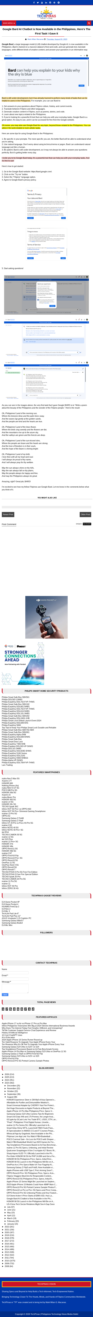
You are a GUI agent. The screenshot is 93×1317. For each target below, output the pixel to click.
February (11, 1221)
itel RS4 (5, 832)
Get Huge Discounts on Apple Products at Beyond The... (31, 1108)
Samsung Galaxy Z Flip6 (12, 821)
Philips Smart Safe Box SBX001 (15, 732)
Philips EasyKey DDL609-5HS (15, 723)
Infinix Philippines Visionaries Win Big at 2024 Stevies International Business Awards (38, 1026)
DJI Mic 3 (6, 911)
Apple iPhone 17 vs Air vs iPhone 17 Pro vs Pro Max (24, 1023)
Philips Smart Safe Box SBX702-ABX (18, 730)
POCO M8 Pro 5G (9, 790)
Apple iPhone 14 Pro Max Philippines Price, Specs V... (30, 1111)
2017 (7, 1241)
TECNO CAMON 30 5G (12, 835)
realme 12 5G (7, 837)
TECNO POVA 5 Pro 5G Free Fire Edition (19, 872)
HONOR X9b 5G (9, 851)
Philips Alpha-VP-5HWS (12, 760)
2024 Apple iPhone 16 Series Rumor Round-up (22, 1040)
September (12, 1094)
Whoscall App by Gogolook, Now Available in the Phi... (30, 1134)
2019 (7, 1235)
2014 (7, 1249)
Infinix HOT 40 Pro (10, 886)
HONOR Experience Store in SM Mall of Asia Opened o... (31, 1100)
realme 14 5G (7, 802)
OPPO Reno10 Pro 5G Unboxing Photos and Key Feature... (32, 1193)
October (10, 1091)
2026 (7, 1074)
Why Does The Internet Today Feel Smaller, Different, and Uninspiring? (32, 1028)
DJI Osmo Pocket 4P (11, 902)
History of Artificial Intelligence (15, 1033)
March (10, 1218)
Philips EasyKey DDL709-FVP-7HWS (18, 763)
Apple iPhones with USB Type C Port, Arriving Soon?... (30, 1170)
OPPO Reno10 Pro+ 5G (12, 858)
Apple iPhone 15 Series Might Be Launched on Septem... (31, 1182)
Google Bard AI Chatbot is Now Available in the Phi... (29, 1199)
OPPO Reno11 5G (10, 849)
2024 (7, 1080)
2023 (7, 1083)
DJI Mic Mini (7, 925)
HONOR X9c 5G (9, 804)
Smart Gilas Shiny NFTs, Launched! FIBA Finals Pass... (30, 1128)
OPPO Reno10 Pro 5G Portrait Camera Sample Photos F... (32, 1187)
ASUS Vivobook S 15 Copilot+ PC (16, 918)
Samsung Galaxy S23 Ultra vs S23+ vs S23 (20, 1056)
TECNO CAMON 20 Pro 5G (14, 879)
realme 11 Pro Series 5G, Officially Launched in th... (29, 1125)
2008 (7, 1266)
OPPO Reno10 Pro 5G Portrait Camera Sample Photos (25, 1061)
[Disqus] (46, 559)
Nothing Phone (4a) (10, 786)
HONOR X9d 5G (9, 792)
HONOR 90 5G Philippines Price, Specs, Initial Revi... (30, 1159)
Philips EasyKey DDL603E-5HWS (16, 751)
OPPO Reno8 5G (9, 867)
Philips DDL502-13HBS (12, 699)
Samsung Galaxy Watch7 (12, 921)
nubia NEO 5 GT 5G (10, 788)
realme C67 (7, 853)
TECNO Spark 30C (10, 806)
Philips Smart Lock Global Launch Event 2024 (21, 721)
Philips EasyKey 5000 (11, 725)
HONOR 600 (7, 783)
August (10, 1097)
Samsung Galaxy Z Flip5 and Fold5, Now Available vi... (30, 1167)
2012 (7, 1255)
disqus (79, 524)
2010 (7, 1261)
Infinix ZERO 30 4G (10, 888)
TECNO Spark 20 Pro (11, 877)
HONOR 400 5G (9, 800)
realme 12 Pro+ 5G (10, 842)
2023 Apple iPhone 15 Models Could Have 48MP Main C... (32, 1184)
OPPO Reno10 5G (10, 860)
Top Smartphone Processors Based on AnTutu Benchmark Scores (30, 1049)
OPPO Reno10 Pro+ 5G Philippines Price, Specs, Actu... (31, 1173)
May (9, 1213)
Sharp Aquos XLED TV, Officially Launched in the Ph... (30, 1153)
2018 (7, 1238)
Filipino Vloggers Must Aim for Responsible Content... (29, 1176)
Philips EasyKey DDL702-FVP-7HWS (18, 702)
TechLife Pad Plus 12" (11, 916)
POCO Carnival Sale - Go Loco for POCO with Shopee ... (31, 1139)
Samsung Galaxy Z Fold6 (13, 818)
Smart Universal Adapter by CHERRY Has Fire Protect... (31, 1105)
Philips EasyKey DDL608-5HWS (16, 737)
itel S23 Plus (7, 839)
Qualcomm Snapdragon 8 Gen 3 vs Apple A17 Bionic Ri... (31, 1150)
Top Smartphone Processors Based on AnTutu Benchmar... (32, 1145)
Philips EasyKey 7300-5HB (13, 744)
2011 (7, 1258)
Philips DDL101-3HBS (11, 749)
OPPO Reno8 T (8, 870)
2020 (7, 1232)
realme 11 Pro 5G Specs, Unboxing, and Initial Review (30, 1148)
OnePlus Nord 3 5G (10, 865)
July (9, 1207)
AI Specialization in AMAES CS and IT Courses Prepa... (31, 1131)
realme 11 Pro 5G (9, 881)
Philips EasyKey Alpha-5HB (14, 735)
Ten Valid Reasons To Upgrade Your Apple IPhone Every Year (28, 1042)
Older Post (85, 514)
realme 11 (6, 884)
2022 (7, 1227)
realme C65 (7, 825)
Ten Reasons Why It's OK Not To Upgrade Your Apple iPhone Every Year (33, 1044)
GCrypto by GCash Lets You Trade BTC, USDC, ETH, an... (32, 1119)
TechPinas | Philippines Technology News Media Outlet (54, 1314)
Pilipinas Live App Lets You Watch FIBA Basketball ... (29, 1136)
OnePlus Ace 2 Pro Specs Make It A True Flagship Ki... (30, 1165)
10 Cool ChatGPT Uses (12, 1035)
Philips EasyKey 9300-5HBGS (15, 758)
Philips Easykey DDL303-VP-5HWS (17, 746)
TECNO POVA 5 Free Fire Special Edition (20, 874)
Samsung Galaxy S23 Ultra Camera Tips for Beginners (30, 1114)
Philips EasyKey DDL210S (13, 756)
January (11, 1224)
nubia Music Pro (9, 797)
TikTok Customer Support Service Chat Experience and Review (29, 1030)
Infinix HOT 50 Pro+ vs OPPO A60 (16, 809)
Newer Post (8, 514)
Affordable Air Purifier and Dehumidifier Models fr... (28, 1103)
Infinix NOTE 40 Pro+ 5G (12, 830)
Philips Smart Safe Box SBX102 (15, 704)
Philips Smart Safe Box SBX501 (15, 697)
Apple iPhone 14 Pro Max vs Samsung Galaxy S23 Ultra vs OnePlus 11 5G (34, 1051)
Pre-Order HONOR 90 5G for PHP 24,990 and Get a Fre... (31, 1156)
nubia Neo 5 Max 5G (10, 778)
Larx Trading (7, 765)
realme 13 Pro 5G (9, 814)
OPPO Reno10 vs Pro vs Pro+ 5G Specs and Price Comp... (32, 1190)
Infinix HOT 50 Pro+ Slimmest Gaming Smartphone (24, 811)
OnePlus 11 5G (8, 863)
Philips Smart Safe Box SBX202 (15, 716)
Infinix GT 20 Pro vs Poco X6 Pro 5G (17, 823)
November (12, 1088)
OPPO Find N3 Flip (10, 856)
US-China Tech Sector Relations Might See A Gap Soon (31, 1204)
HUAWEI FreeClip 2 (10, 907)
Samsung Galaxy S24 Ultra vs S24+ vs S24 (20, 1047)
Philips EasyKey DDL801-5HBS (16, 707)
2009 (7, 1263)
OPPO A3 (6, 816)
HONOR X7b (7, 844)
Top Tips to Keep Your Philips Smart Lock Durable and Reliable (29, 728)
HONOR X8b (7, 846)
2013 (7, 1252)
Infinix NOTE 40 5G (10, 828)
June (9, 1210)
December (12, 1086)
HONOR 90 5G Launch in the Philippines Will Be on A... (30, 1162)
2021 (7, 1230)
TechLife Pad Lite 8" (10, 913)
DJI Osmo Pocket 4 (10, 904)
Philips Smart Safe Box (12, 739)
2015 (7, 1247)
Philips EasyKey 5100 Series (14, 753)
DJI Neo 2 (6, 909)
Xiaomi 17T (7, 781)
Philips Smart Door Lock (12, 742)
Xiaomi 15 (6, 795)
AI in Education (8, 1037)
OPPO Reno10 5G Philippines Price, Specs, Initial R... (30, 1179)
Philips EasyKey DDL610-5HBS (16, 711)
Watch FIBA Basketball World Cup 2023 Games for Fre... (31, 1142)
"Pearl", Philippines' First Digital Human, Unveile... (28, 1122)
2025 (7, 1077)
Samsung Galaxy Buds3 (12, 923)
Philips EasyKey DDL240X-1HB (16, 718)
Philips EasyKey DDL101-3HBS (16, 713)
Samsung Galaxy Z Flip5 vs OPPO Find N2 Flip (22, 1054)
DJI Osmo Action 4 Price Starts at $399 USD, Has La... (30, 1196)
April (9, 1216)
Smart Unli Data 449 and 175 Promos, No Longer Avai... (30, 1117)
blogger (87, 524)
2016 (7, 1244)
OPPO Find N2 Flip (10, 1058)
